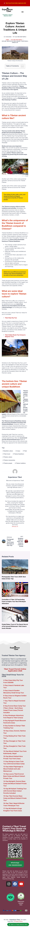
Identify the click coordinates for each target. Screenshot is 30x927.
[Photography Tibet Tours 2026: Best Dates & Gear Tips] (15, 566)
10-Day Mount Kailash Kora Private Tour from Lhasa (13, 757)
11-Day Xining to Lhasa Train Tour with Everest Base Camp (13, 763)
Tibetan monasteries (9, 460)
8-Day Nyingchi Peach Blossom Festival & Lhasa (14, 722)
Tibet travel (6, 454)
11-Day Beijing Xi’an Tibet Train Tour (14, 737)
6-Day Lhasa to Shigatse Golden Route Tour (14, 697)
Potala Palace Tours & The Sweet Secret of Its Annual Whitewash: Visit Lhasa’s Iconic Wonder (15, 626)
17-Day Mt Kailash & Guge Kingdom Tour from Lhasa (12, 810)
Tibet (25, 451)
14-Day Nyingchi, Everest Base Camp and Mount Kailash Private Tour (15, 783)
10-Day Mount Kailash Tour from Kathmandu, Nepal (14, 752)
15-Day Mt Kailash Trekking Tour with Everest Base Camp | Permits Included (15, 791)
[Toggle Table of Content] (21, 66)
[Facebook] (15, 884)
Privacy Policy (18, 921)
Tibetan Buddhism (18, 454)
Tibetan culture (7, 457)
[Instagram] (9, 884)
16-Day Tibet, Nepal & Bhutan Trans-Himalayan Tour (13, 804)
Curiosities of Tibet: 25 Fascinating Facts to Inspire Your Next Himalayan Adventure (14, 601)
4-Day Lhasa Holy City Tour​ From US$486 (13, 681)
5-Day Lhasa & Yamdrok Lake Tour (13, 686)
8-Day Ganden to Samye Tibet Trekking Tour (14, 727)
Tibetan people (7, 463)
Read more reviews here (21, 903)
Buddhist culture (8, 451)
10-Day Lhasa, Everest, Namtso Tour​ (14, 732)
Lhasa (18, 451)
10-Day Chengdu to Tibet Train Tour (14, 742)
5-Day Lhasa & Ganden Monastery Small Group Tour (13, 692)
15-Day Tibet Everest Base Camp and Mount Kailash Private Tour (15, 798)
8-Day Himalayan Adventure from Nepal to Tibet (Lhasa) (13, 717)
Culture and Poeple (20, 36)
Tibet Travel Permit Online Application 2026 (15, 670)
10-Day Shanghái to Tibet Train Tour (14, 747)
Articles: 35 (15, 526)
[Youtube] (21, 884)
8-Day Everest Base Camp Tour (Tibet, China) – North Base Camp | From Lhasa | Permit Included (14, 709)
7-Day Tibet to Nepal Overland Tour (14, 702)
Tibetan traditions (20, 463)
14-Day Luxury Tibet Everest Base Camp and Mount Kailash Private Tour (14, 776)
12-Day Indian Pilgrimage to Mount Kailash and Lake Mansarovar (13, 769)
